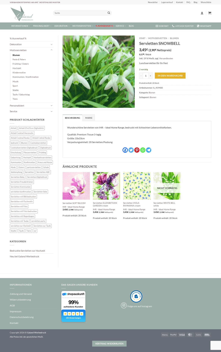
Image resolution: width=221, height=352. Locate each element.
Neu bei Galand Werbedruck (24, 256)
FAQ (188, 2)
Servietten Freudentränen (22, 182)
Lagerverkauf (167, 2)
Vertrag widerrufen (109, 343)
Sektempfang (16, 172)
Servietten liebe (40, 191)
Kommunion (16, 162)
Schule (46, 167)
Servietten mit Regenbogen (22, 216)
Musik (15, 81)
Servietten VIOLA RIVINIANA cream (131, 204)
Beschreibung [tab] (72, 118)
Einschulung (16, 152)
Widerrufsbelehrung (20, 299)
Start (142, 38)
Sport (15, 85)
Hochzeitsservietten (42, 157)
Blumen (16, 55)
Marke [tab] (88, 118)
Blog (195, 2)
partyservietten (34, 167)
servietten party (38, 221)
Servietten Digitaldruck (37, 177)
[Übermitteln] (108, 13)
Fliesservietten (30, 152)
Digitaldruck (45, 147)
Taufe (21, 231)
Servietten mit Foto (19, 206)
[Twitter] (131, 150)
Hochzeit (17, 68)
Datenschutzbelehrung (22, 317)
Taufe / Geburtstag (21, 94)
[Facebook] (125, 150)
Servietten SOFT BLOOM (74, 203)
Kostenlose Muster (50, 2)
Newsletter (153, 2)
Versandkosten (166, 58)
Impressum (15, 311)
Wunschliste (206, 2)
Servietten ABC (43, 172)
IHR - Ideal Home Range (74, 207)
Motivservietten (81, 26)
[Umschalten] (51, 44)
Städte (15, 90)
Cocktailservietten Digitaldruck (24, 147)
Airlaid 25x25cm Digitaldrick (31, 128)
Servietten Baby (18, 177)
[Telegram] (148, 150)
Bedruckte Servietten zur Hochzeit (27, 250)
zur (35, 231)
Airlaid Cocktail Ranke (20, 138)
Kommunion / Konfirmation (26, 77)
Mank (13, 167)
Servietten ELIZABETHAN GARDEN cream (105, 204)
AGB (12, 305)
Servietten (29, 172)
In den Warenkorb (170, 75)
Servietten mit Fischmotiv (22, 201)
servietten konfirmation (21, 191)
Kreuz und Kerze (45, 162)
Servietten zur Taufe (42, 226)
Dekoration (61, 26)
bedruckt (14, 143)
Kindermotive (19, 72)
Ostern (21, 167)
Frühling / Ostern (21, 63)
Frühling (42, 152)
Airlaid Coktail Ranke (41, 138)
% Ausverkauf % (104, 26)
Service (120, 26)
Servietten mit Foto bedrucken (24, 211)
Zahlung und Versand (21, 293)
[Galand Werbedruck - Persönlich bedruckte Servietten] (22, 13)
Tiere (15, 99)
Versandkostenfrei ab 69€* (24, 2)
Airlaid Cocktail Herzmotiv (22, 133)
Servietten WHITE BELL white (164, 204)
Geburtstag (16, 157)
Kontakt (179, 2)
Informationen (19, 26)
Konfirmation (29, 162)
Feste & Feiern (19, 59)
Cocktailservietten (38, 143)
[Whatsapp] (142, 150)
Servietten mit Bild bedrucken (23, 196)
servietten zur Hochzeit (21, 226)
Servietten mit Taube (20, 221)
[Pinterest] (137, 150)
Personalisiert (41, 26)
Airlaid (13, 128)
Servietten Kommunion (21, 187)
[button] (202, 13)
